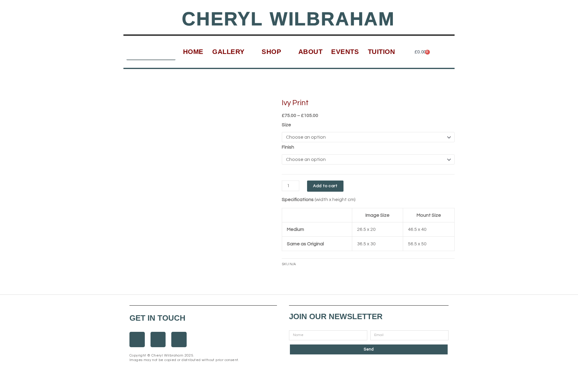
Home (193, 51)
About (310, 51)
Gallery (228, 51)
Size (286, 124)
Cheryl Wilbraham (288, 18)
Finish (288, 147)
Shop (271, 51)
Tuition (381, 51)
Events (345, 51)
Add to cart (325, 186)
